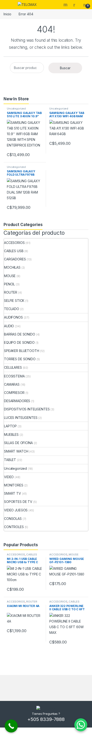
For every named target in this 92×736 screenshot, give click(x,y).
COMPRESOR (14, 393)
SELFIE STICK (14, 301)
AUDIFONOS (13, 317)
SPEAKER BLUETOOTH (21, 351)
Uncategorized (16, 108)
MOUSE (10, 276)
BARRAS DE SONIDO (19, 334)
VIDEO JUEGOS (16, 510)
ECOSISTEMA (14, 376)
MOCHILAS (12, 267)
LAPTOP (10, 426)
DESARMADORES (17, 401)
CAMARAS (12, 384)
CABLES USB (14, 251)
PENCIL (9, 284)
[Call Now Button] (11, 726)
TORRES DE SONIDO (20, 359)
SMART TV (12, 493)
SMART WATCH (16, 451)
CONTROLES (14, 527)
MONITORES (13, 485)
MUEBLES (11, 435)
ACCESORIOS (14, 243)
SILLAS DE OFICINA (18, 443)
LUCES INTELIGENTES (20, 418)
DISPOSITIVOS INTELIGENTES (27, 409)
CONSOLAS (13, 519)
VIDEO (9, 477)
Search (66, 4)
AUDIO (9, 326)
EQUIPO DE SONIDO (19, 342)
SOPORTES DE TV (18, 502)
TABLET (10, 460)
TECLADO (11, 309)
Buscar (65, 68)
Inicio (7, 14)
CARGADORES (15, 259)
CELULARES (13, 367)
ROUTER (10, 292)
